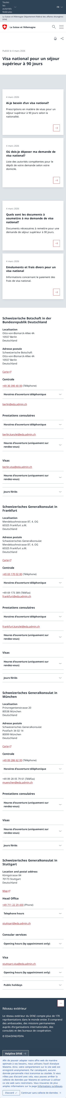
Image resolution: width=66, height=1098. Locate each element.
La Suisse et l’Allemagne (22, 27)
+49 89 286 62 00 (12, 760)
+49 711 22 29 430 (12, 905)
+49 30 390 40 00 (12, 385)
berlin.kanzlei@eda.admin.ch (19, 434)
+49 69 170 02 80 (12, 574)
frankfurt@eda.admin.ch (16, 596)
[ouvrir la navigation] (61, 27)
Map (5, 891)
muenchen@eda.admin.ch (17, 782)
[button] (60, 1003)
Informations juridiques (50, 1086)
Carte (5, 371)
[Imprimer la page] (55, 38)
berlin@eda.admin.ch (14, 404)
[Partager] (62, 38)
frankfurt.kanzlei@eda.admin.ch (21, 626)
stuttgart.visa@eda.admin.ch (19, 963)
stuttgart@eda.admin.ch (16, 923)
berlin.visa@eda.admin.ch (17, 467)
